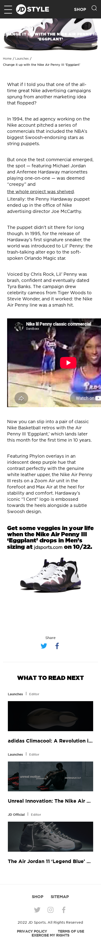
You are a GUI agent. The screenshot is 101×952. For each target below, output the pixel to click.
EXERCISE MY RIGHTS (50, 935)
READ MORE (50, 716)
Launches (22, 58)
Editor (34, 694)
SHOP (80, 9)
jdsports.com (48, 547)
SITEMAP (60, 896)
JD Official (16, 814)
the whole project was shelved (40, 192)
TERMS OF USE (71, 931)
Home (7, 58)
